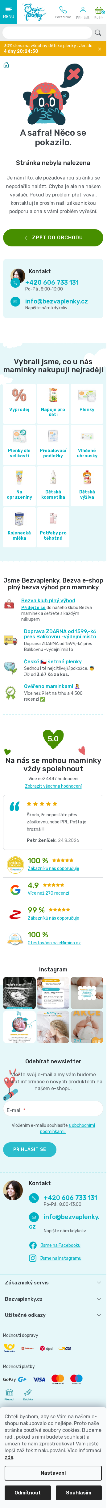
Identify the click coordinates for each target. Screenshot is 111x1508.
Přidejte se (33, 607)
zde (9, 1457)
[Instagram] (55, 1258)
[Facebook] (54, 1246)
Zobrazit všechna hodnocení (53, 786)
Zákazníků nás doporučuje (53, 868)
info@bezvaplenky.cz (56, 301)
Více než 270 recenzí (48, 893)
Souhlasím (78, 1493)
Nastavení (53, 1473)
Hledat (98, 33)
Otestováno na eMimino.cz (54, 943)
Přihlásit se (29, 1149)
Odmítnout (27, 1493)
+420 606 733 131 (63, 12)
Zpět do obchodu (57, 238)
